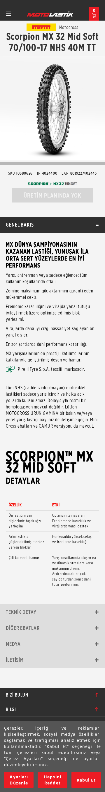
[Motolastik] (50, 14)
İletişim (15, 660)
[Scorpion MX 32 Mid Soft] (52, 108)
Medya (13, 644)
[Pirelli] (41, 27)
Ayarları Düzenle (19, 780)
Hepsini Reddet (52, 780)
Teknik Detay (21, 612)
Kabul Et (86, 780)
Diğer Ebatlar (23, 628)
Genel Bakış (20, 225)
